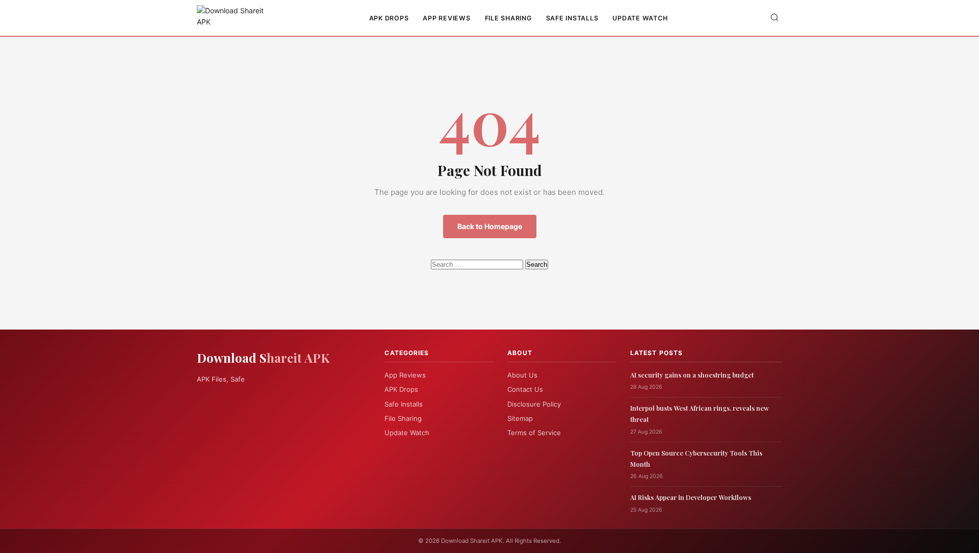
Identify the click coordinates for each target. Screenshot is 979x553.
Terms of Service (534, 433)
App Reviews (446, 18)
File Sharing (508, 18)
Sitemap (520, 418)
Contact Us (525, 389)
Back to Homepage (489, 226)
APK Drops (389, 18)
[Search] (774, 18)
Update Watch (639, 18)
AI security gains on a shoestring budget (692, 374)
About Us (522, 375)
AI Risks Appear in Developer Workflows (690, 497)
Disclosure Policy (534, 404)
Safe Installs (572, 18)
